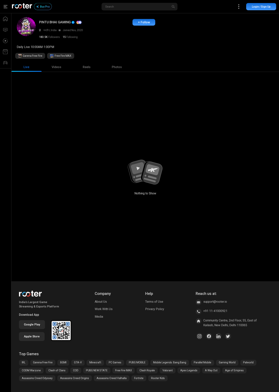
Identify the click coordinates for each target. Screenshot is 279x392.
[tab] (26, 67)
